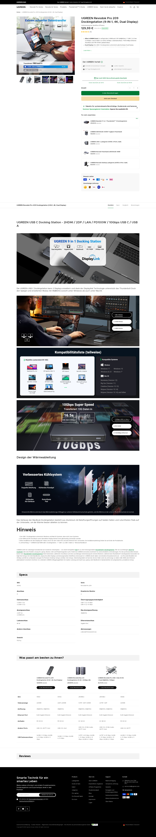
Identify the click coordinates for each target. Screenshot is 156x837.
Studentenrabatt (94, 790)
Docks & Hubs (76, 784)
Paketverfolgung (111, 780)
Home (18, 12)
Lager (90, 802)
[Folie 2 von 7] (29, 79)
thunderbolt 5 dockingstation (104, 549)
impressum (92, 799)
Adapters (75, 790)
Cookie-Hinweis (36, 824)
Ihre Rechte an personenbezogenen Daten (77, 824)
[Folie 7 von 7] (69, 79)
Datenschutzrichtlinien (26, 801)
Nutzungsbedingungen (36, 799)
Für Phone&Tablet (77, 796)
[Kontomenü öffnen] (134, 7)
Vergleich (125, 205)
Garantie (108, 787)
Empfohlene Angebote (96, 784)
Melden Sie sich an (47, 794)
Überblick (110, 205)
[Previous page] (20, 322)
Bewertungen (135, 205)
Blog (90, 793)
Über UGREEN (93, 780)
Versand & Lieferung (112, 784)
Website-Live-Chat (130, 780)
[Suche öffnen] (130, 7)
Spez (118, 205)
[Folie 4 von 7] (45, 79)
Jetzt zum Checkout (110, 98)
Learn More (87, 50)
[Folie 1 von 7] (21, 79)
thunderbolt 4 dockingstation (33, 554)
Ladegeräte (75, 780)
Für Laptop (75, 793)
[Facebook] (19, 809)
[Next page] (135, 322)
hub (76, 549)
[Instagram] (23, 809)
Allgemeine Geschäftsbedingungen (52, 824)
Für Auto (74, 799)
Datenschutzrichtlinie (112, 795)
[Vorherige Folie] (19, 45)
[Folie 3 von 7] (37, 79)
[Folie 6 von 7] (61, 79)
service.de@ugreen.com (132, 786)
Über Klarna (109, 801)
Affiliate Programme (95, 787)
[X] (27, 809)
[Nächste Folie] (73, 45)
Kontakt (91, 796)
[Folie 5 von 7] (53, 79)
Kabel (73, 787)
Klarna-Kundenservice (112, 798)
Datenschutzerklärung (23, 824)
